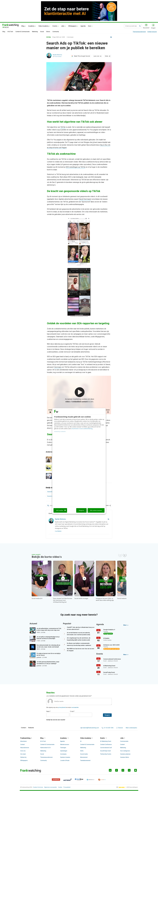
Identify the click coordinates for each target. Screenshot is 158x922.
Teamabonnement (85, 760)
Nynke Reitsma (57, 55)
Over (89, 26)
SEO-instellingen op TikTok (75, 167)
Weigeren (81, 510)
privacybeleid (62, 707)
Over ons (23, 751)
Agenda (83, 26)
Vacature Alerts (124, 757)
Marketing (35, 31)
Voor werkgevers (125, 751)
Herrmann (57, 367)
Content (122, 744)
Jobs (62, 26)
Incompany (63, 754)
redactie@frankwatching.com (90, 727)
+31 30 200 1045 (108, 727)
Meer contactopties (131, 727)
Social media (84, 754)
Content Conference (106, 744)
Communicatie (124, 741)
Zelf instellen (59, 510)
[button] (124, 555)
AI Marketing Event (105, 741)
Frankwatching (25, 738)
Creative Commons (38, 787)
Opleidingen (63, 751)
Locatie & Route (64, 760)
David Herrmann (85, 199)
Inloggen (153, 28)
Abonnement (83, 757)
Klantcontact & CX (45, 747)
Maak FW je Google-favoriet (82, 56)
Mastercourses (64, 744)
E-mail (72, 711)
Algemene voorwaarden (50, 787)
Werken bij (23, 757)
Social (42, 31)
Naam (48, 711)
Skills (81, 751)
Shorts (48, 31)
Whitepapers (72, 26)
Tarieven (120, 727)
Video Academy (43, 26)
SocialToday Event (105, 751)
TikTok (62, 127)
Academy (31, 26)
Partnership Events (105, 754)
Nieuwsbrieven (24, 747)
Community (56, 31)
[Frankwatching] (10, 25)
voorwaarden (75, 707)
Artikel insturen (152, 31)
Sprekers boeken (65, 757)
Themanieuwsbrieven (139, 31)
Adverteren (23, 741)
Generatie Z (50, 491)
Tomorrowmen (58, 56)
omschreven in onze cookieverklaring (81, 428)
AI (80, 741)
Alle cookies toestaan (96, 510)
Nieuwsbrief (146, 28)
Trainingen (63, 747)
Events (55, 26)
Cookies (60, 787)
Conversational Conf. (106, 747)
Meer (125, 625)
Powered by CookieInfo (60, 431)
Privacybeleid (66, 787)
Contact (22, 744)
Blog (22, 26)
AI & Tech (10, 31)
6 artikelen (58, 531)
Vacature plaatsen (125, 754)
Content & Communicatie (22, 31)
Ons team (23, 754)
